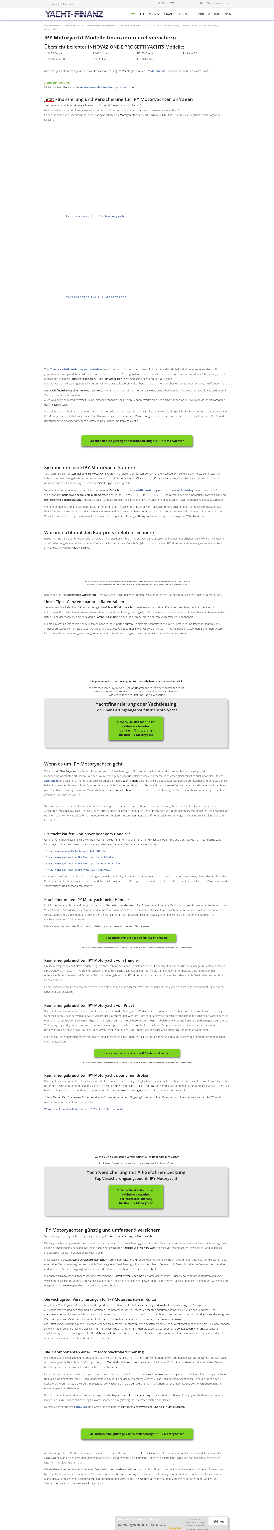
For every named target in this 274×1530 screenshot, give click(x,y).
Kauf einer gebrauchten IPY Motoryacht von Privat (80, 869)
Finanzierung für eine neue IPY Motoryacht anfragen (137, 937)
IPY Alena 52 (99, 58)
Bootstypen (222, 14)
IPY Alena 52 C (145, 58)
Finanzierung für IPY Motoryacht (96, 216)
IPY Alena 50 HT (56, 58)
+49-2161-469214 (168, 3)
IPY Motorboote (155, 71)
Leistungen (148, 14)
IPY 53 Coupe (54, 53)
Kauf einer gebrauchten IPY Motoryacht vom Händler (81, 857)
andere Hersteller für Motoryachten (102, 87)
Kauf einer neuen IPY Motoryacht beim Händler (78, 851)
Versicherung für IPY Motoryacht (96, 297)
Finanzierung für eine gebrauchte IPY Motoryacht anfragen (137, 1053)
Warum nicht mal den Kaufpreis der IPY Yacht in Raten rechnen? (83, 1109)
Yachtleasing (185, 490)
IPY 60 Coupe (100, 53)
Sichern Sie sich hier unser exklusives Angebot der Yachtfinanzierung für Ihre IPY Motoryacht (136, 728)
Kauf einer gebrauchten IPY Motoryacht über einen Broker (84, 863)
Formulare (81, 1407)
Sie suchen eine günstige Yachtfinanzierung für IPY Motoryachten (137, 441)
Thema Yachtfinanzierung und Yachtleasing (78, 369)
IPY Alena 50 (189, 53)
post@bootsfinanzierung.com (215, 3)
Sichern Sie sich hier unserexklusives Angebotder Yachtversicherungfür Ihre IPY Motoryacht (136, 1196)
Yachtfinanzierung (146, 490)
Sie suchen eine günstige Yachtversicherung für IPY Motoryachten (137, 1434)
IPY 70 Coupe (145, 53)
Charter (200, 14)
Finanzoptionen (175, 14)
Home (131, 14)
